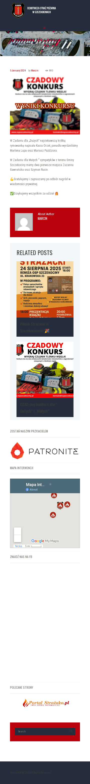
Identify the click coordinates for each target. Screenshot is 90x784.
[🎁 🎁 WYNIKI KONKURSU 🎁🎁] (45, 105)
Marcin (34, 70)
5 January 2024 (18, 70)
